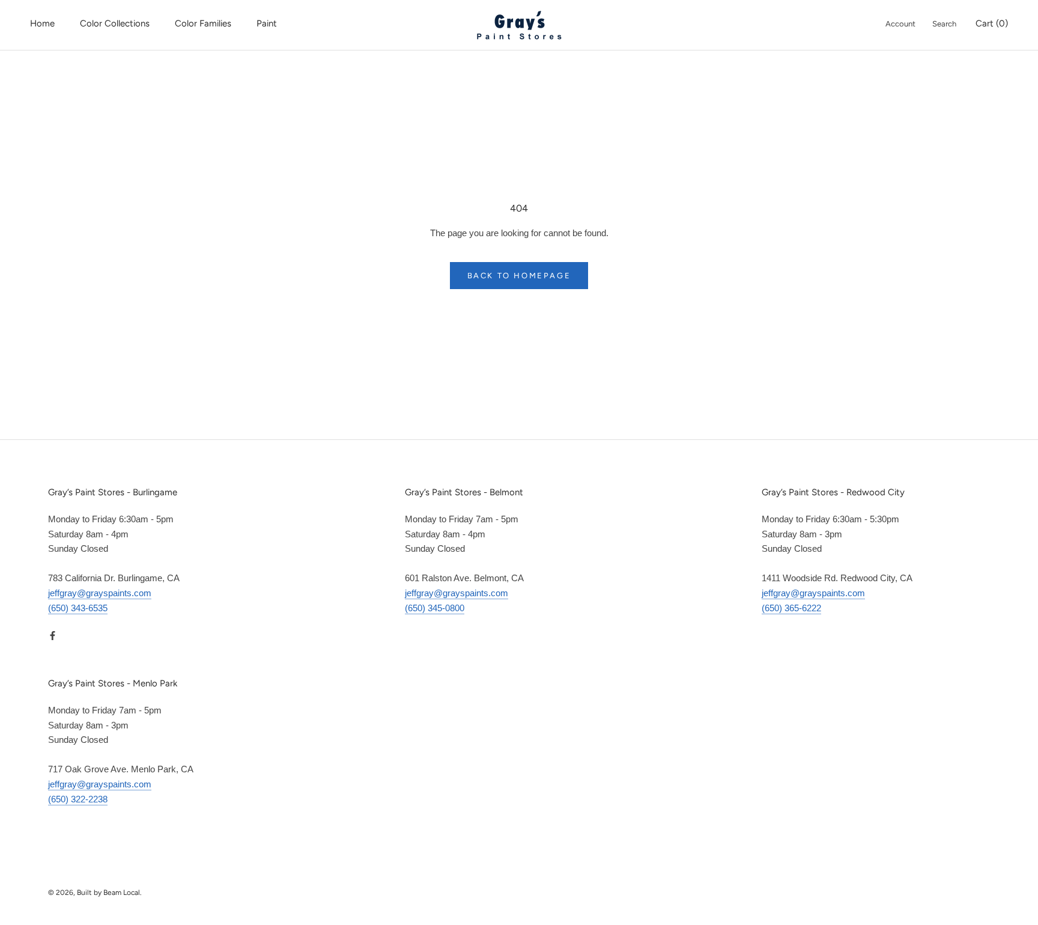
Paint (266, 23)
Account (900, 23)
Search (944, 23)
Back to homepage (519, 275)
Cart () (992, 23)
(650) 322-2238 (78, 799)
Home (42, 23)
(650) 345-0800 (434, 608)
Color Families (203, 23)
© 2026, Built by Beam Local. (95, 892)
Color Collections (115, 23)
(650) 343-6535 (78, 608)
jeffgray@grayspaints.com (99, 593)
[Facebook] (52, 635)
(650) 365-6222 (791, 608)
